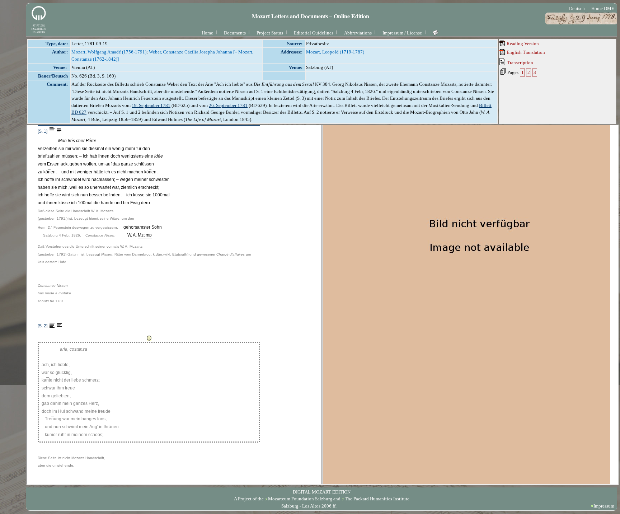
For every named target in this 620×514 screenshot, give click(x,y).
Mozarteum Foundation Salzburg (300, 498)
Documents (235, 33)
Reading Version (522, 43)
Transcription (519, 62)
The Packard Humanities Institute (377, 498)
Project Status (270, 33)
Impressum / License (402, 33)
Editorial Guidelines (313, 33)
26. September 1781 (228, 105)
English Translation (525, 52)
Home (207, 33)
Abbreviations (358, 33)
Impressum (603, 506)
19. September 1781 (151, 105)
